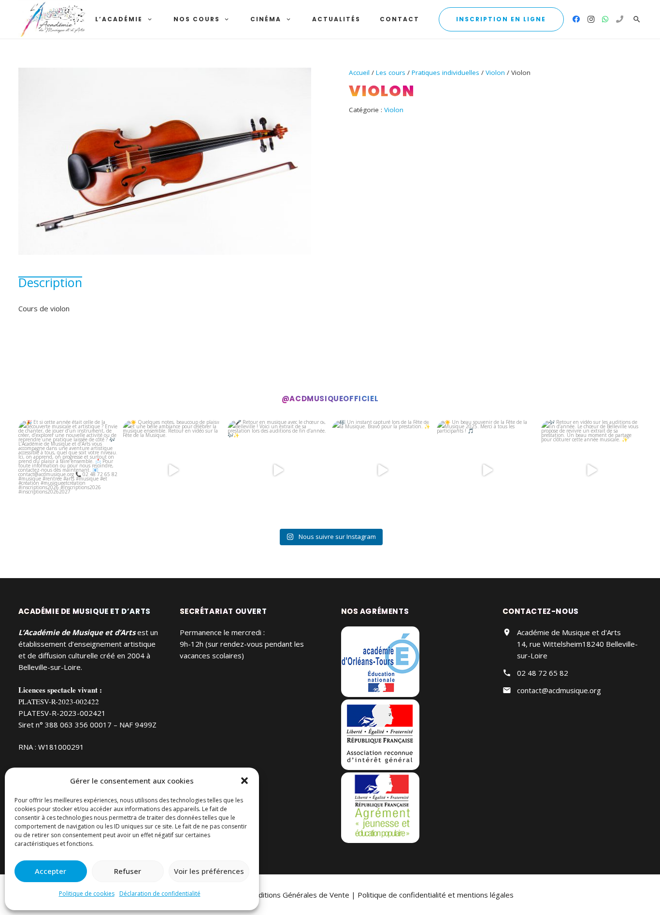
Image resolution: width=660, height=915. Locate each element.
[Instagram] (591, 19)
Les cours (390, 72)
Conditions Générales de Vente (297, 895)
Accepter (50, 871)
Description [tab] (50, 282)
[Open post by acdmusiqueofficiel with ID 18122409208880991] (68, 470)
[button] (244, 780)
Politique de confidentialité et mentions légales (436, 895)
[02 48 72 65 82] (620, 19)
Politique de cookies (87, 893)
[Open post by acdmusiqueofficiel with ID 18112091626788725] (487, 470)
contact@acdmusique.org (559, 690)
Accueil (359, 72)
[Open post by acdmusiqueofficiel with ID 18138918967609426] (382, 470)
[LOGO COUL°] (53, 19)
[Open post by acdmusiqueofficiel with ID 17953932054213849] (173, 470)
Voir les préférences (209, 871)
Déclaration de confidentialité (160, 893)
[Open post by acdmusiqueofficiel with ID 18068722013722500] (591, 470)
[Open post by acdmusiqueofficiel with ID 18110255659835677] (278, 470)
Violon (495, 72)
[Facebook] (576, 19)
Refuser (127, 871)
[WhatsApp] (605, 19)
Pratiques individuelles (445, 72)
